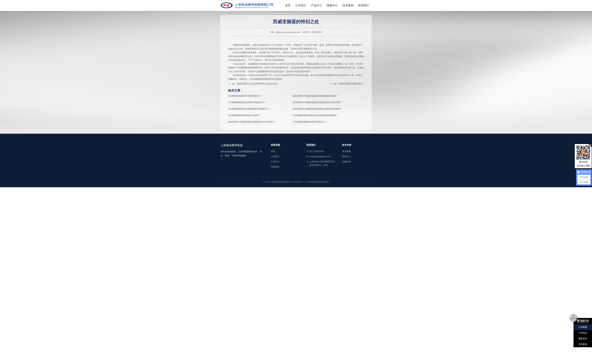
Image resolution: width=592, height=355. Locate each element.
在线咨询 (346, 161)
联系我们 (363, 5)
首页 (288, 5)
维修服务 (275, 166)
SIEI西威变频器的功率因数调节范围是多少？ (249, 109)
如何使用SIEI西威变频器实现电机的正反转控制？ (251, 122)
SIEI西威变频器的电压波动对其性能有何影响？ (315, 115)
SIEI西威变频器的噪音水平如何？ (244, 115)
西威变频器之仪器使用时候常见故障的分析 (257, 84)
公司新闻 (582, 327)
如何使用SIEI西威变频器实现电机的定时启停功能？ (317, 102)
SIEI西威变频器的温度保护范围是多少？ (247, 102)
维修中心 (332, 5)
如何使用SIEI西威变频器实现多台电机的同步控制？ (317, 109)
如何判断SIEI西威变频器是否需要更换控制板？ (315, 96)
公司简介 (300, 5)
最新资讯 (582, 338)
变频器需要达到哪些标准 (350, 84)
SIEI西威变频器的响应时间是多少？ (310, 122)
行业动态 (582, 333)
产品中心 (316, 5)
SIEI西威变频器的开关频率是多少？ (245, 96)
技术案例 (348, 5)
